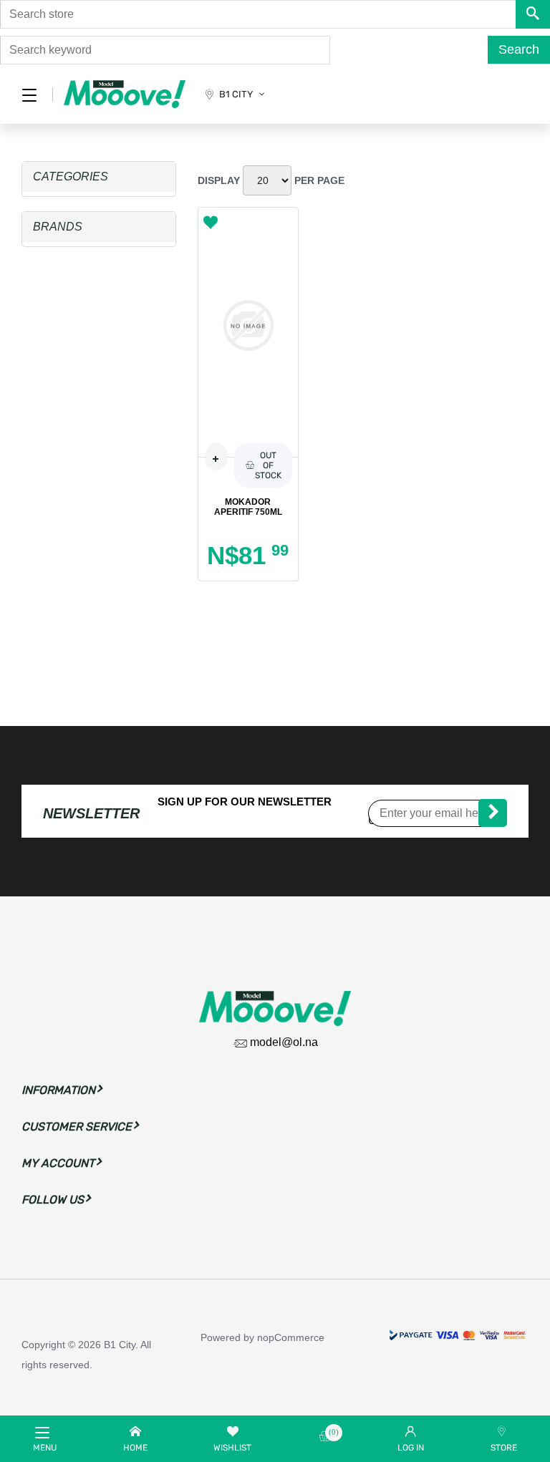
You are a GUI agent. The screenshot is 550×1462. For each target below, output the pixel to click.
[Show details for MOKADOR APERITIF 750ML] (248, 325)
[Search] (533, 14)
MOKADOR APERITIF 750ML (248, 507)
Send (492, 813)
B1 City (236, 94)
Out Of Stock (268, 465)
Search (518, 49)
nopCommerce (290, 1337)
